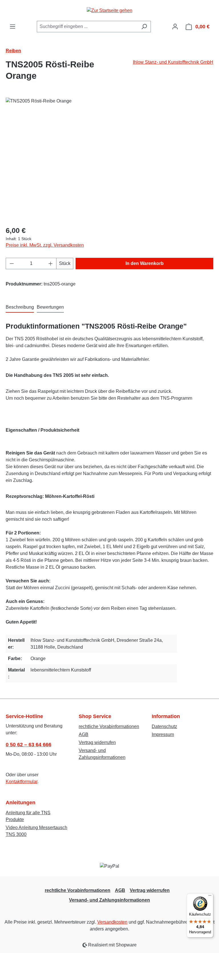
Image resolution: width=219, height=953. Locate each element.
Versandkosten (112, 922)
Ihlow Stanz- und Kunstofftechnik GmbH (173, 62)
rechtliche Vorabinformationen (109, 726)
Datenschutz (164, 726)
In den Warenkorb (144, 263)
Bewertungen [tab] (50, 307)
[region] (109, 159)
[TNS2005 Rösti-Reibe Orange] (109, 159)
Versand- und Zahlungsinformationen (109, 900)
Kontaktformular (21, 781)
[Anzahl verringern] (12, 263)
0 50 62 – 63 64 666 (28, 744)
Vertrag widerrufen (97, 742)
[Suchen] (144, 26)
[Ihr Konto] (175, 26)
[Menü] (12, 26)
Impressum (163, 734)
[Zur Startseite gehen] (109, 10)
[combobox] (87, 26)
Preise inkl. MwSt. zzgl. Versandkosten (45, 245)
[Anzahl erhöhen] (51, 263)
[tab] (20, 307)
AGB (83, 734)
